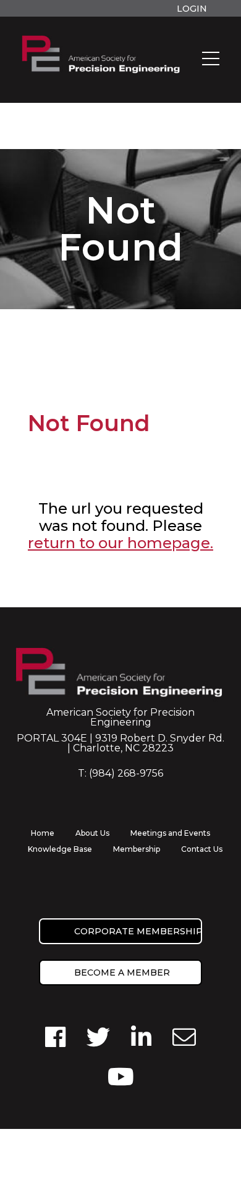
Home (42, 833)
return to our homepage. (120, 543)
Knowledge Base (60, 849)
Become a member (122, 972)
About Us (92, 833)
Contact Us (201, 849)
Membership (136, 849)
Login (192, 8)
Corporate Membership (138, 931)
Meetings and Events (170, 833)
